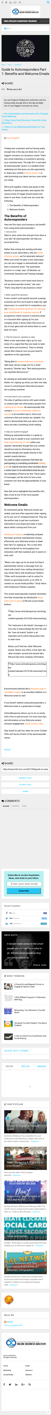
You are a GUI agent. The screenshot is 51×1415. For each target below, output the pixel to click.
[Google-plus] (15, 2)
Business (29, 1370)
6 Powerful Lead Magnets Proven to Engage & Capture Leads (23, 1126)
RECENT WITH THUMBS (16, 1051)
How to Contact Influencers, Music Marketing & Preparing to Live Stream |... (25, 1162)
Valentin (10, 1322)
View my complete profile (13, 1325)
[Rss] (20, 2)
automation (18, 64)
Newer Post (25, 778)
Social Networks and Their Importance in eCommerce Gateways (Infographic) (22, 1267)
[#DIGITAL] (25, 16)
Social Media (8, 1375)
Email (27, 1366)
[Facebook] (2, 2)
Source (7, 749)
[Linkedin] (10, 2)
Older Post (25, 785)
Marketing (7, 1370)
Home (3, 64)
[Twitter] (6, 2)
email (10, 64)
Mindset (29, 1375)
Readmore (35, 1141)
